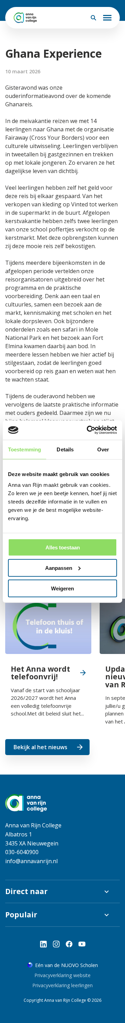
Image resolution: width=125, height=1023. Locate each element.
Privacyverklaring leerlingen (62, 985)
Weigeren (62, 588)
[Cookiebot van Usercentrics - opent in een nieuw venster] (88, 430)
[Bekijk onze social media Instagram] (56, 944)
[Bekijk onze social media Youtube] (81, 944)
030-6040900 (22, 852)
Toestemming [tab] (24, 449)
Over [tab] (103, 449)
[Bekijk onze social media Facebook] (69, 944)
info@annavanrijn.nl (31, 861)
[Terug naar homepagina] (25, 18)
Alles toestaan (62, 547)
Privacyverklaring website (62, 975)
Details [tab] (65, 449)
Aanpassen (58, 568)
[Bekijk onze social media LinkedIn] (43, 944)
